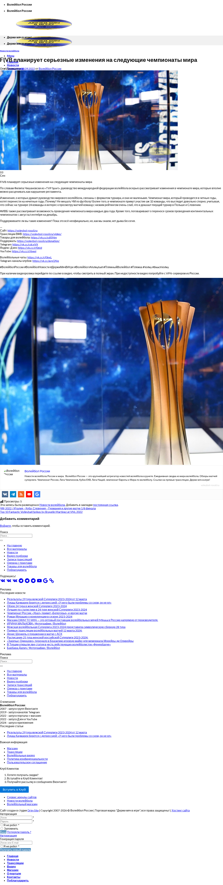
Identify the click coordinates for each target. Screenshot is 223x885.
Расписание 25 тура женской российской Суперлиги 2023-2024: (47, 637)
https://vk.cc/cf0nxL (40, 257)
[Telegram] (13, 494)
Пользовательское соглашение (27, 762)
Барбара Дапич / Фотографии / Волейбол (33, 647)
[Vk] (5, 494)
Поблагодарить (17, 569)
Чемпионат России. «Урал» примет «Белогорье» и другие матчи (47, 613)
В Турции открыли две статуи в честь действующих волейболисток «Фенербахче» (59, 644)
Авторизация (8, 835)
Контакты (13, 877)
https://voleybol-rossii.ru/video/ (42, 234)
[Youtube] (29, 494)
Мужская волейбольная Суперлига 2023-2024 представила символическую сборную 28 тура (66, 627)
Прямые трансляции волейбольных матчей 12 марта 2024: (44, 630)
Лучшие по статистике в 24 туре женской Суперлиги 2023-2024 (47, 609)
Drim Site (33, 810)
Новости (13, 65)
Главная (12, 856)
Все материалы (17, 549)
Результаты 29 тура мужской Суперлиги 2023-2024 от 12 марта (47, 599)
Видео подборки (17, 555)
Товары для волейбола (22, 566)
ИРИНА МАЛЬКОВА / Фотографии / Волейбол (36, 623)
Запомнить (11, 828)
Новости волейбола (9, 51)
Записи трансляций (19, 559)
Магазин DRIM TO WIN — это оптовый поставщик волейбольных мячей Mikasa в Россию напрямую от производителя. (82, 620)
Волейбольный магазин (22, 804)
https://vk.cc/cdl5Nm (44, 237)
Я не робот (11, 825)
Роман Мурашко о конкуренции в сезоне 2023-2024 (39, 616)
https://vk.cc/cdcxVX (25, 244)
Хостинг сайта (181, 810)
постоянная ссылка (105, 504)
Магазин (12, 748)
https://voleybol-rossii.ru (22, 230)
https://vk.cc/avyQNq (46, 260)
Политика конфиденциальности (27, 758)
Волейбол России (50, 68)
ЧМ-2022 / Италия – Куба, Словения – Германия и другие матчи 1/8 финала (48, 508)
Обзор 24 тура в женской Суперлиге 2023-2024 (37, 606)
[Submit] (1, 540)
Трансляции (14, 751)
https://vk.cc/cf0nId (30, 247)
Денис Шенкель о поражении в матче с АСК (34, 634)
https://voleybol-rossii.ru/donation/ (38, 241)
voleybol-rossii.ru (210, 485)
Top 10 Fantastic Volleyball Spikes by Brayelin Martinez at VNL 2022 (41, 511)
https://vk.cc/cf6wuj (24, 251)
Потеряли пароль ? (19, 832)
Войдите (5, 525)
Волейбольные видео (21, 755)
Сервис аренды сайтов (22, 797)
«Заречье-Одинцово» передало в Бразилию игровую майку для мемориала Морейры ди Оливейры (70, 640)
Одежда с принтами (19, 562)
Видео (11, 866)
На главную (14, 545)
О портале (14, 873)
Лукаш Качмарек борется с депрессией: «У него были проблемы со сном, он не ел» (59, 602)
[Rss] (21, 494)
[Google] (37, 494)
